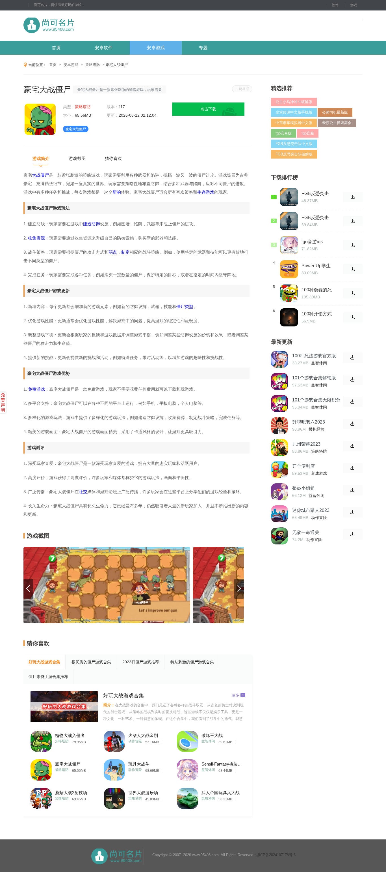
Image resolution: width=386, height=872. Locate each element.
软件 (335, 5)
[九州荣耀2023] (279, 447)
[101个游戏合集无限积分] (279, 403)
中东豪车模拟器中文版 (294, 123)
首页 (56, 47)
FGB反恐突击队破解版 (294, 154)
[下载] (353, 357)
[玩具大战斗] (114, 768)
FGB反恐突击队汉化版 (315, 193)
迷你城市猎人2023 (310, 510)
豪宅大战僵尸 (68, 764)
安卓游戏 (156, 47)
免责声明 (3, 402)
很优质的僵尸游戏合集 (91, 662)
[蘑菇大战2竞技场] (41, 797)
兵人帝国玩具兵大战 (220, 792)
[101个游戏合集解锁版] (279, 381)
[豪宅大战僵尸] (41, 768)
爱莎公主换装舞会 (337, 123)
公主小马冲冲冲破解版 (294, 102)
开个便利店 (303, 466)
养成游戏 (319, 473)
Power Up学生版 (316, 265)
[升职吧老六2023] (279, 425)
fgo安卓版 (284, 133)
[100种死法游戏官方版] (279, 359)
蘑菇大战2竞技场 (71, 792)
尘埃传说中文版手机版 (294, 112)
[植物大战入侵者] (41, 740)
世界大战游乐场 (143, 792)
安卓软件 (104, 47)
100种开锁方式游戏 (317, 314)
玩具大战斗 (138, 764)
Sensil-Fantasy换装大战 (222, 764)
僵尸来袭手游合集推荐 (48, 676)
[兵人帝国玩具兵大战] (187, 797)
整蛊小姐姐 (303, 488)
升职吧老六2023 (308, 422)
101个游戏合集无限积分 (316, 399)
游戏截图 (77, 158)
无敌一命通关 (305, 532)
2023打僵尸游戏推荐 (140, 662)
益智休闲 (208, 741)
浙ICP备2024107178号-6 (275, 855)
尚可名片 (79, 26)
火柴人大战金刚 (143, 735)
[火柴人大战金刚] (114, 740)
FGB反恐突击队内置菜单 (315, 217)
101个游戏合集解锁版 (314, 377)
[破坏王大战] (187, 740)
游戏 (353, 5)
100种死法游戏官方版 (314, 355)
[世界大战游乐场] (114, 797)
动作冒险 (135, 741)
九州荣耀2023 (306, 444)
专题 (203, 47)
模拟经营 (316, 429)
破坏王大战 (212, 735)
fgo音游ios (312, 241)
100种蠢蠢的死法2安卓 (317, 289)
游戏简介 (40, 158)
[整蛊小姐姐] (279, 491)
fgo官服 (308, 133)
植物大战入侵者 (70, 735)
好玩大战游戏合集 (44, 662)
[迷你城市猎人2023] (279, 513)
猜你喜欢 (113, 158)
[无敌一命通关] (279, 535)
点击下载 (208, 109)
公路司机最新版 (335, 112)
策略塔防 (92, 65)
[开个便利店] (279, 469)
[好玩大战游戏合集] (64, 706)
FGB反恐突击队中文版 (294, 144)
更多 (235, 695)
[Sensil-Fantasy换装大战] (187, 768)
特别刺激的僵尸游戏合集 (192, 662)
